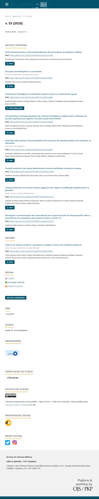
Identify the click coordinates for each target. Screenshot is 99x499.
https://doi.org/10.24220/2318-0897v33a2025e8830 (31, 149)
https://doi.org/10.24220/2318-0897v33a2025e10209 (32, 171)
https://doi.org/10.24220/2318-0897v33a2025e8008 (31, 97)
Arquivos (17, 16)
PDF (11, 64)
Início (8, 16)
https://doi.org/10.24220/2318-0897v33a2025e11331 (32, 196)
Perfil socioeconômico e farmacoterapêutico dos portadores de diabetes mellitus (43, 52)
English (11, 278)
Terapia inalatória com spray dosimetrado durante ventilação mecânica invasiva (43, 168)
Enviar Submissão (16, 298)
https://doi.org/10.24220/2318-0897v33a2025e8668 (31, 251)
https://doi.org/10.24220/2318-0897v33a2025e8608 (31, 122)
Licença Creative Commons (17, 405)
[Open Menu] (7, 4)
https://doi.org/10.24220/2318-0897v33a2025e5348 (31, 55)
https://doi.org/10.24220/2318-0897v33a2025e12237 (32, 221)
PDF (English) (16, 108)
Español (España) (15, 286)
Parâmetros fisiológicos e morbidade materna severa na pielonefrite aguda (41, 94)
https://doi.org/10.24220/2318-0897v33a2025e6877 (31, 78)
